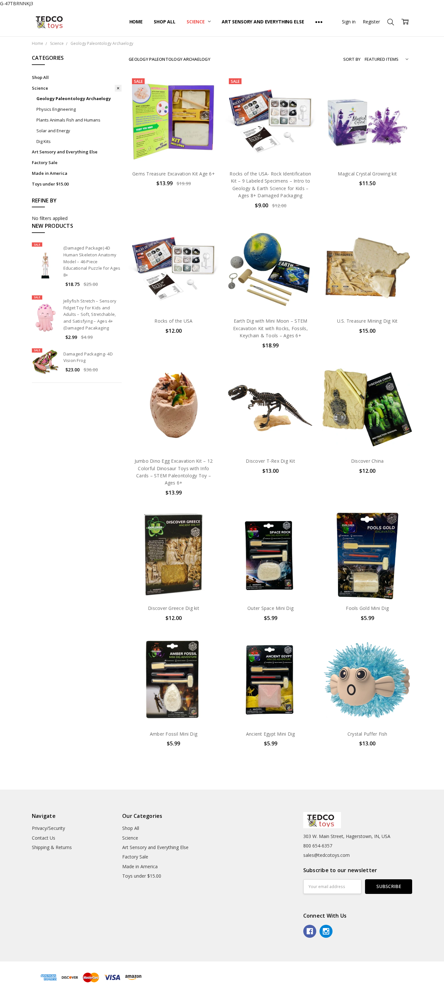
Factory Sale (45, 162)
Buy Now (173, 151)
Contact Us (43, 838)
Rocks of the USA (173, 321)
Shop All (165, 22)
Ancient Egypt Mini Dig (270, 734)
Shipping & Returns (52, 847)
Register (371, 22)
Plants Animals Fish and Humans (68, 120)
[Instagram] (326, 931)
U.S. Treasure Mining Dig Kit (367, 321)
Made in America (49, 173)
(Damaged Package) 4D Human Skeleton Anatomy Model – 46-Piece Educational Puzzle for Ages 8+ (92, 261)
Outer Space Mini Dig (270, 608)
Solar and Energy (53, 131)
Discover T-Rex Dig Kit (270, 461)
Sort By (351, 59)
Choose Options (367, 151)
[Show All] (319, 21)
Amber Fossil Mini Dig (173, 734)
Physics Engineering (56, 109)
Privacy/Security (48, 828)
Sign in (349, 22)
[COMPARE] (206, 97)
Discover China (367, 461)
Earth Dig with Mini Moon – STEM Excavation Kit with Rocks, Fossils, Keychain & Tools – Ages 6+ (270, 328)
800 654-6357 (317, 846)
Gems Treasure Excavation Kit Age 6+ (173, 174)
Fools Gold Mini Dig (367, 608)
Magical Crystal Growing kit (367, 174)
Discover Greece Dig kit (173, 608)
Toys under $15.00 (50, 184)
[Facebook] (309, 931)
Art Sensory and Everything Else (263, 22)
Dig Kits (43, 141)
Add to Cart (173, 137)
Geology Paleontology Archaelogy (73, 98)
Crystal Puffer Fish (367, 734)
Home (136, 22)
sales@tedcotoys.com (326, 855)
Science (196, 22)
